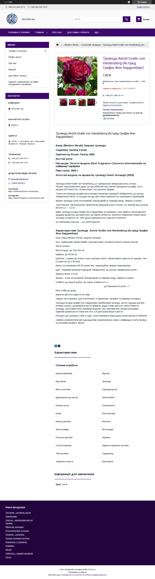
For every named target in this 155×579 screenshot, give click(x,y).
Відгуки (12, 69)
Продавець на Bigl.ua (77, 572)
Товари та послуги (17, 51)
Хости (8, 557)
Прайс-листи (14, 57)
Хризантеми (11, 516)
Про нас (57, 32)
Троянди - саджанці (14, 534)
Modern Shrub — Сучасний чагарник (83, 45)
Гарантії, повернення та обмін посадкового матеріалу (23, 83)
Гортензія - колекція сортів (18, 512)
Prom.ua (91, 569)
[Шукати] (126, 19)
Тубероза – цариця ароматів (19, 553)
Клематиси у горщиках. (16, 542)
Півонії (8, 549)
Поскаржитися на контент (71, 575)
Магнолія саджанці (14, 527)
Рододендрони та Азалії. (17, 531)
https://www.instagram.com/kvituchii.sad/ (26, 198)
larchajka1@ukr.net (19, 179)
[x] (59, 346)
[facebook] (55, 346)
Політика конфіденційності (95, 575)
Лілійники (9, 546)
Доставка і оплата (78, 32)
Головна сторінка (19, 32)
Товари (39, 32)
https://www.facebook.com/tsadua (23, 191)
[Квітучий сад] (11, 24)
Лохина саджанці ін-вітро (17, 538)
